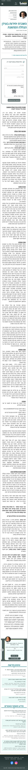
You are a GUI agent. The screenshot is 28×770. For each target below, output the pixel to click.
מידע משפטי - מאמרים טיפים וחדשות (11, 757)
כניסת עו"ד (8, 0)
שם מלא (19, 63)
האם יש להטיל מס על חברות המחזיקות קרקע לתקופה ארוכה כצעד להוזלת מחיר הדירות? (16, 730)
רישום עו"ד (3, 0)
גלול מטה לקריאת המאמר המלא (20, 55)
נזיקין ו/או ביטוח (22, 701)
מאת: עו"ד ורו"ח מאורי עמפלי (19, 692)
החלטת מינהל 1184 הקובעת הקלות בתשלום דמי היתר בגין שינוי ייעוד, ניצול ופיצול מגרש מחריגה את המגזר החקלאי (14, 742)
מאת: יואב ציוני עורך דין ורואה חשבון (18, 673)
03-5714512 (13, 658)
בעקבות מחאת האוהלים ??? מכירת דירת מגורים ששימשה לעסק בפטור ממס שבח (15, 689)
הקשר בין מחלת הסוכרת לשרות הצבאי (17, 697)
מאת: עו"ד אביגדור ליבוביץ (21, 30)
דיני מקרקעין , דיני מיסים (20, 694)
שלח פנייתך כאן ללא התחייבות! (14, 100)
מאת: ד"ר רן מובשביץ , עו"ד (20, 681)
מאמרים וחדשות (13, 12)
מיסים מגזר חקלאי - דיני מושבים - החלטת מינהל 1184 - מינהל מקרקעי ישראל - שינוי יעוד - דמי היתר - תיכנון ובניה (14, 748)
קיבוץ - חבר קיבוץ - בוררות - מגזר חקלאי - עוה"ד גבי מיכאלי (15, 716)
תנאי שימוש (19, 759)
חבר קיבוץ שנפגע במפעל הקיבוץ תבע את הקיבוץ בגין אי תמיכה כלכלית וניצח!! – (15, 711)
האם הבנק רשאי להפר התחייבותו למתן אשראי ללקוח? (15, 721)
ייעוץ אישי (15, 15)
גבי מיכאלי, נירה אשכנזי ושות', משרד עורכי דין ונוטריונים (14, 643)
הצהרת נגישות (13, 759)
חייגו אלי (15, 17)
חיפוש (16, 4)
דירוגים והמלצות (13, 19)
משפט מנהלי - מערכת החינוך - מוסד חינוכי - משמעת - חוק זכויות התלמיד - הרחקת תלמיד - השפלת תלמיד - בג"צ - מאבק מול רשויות (14, 685)
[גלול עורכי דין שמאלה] (2, 649)
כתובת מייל (18, 69)
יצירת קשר (7, 759)
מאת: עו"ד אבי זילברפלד (20, 724)
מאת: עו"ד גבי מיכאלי (21, 714)
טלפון (19, 66)
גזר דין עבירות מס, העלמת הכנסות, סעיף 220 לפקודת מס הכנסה (14, 675)
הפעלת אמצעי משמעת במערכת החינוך (17, 679)
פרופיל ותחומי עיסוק (13, 10)
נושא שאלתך (18, 72)
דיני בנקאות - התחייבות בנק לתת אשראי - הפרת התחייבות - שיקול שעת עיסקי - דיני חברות (13, 726)
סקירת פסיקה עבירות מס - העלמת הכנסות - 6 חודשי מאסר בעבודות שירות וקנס (15, 670)
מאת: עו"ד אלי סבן (21, 699)
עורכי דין (22, 757)
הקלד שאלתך (18, 75)
